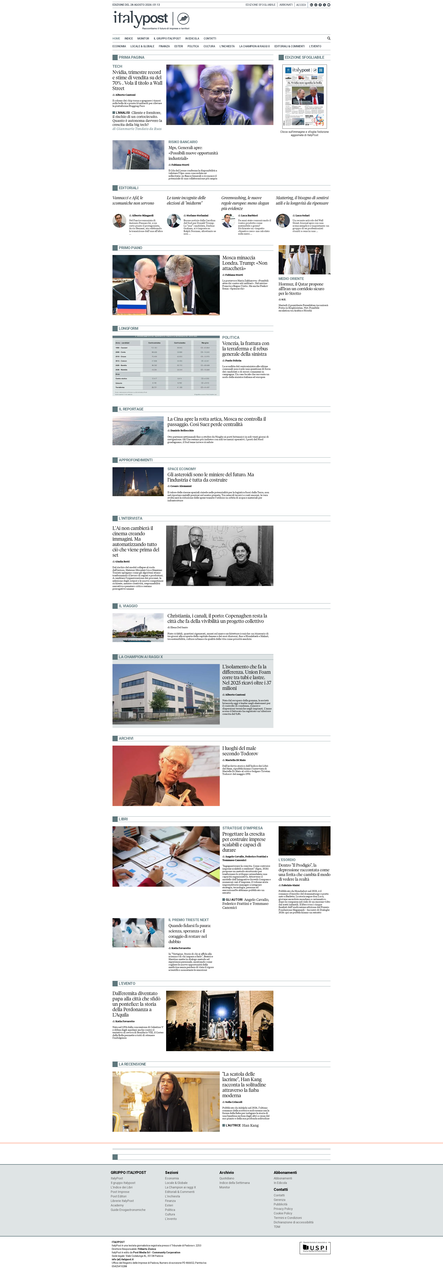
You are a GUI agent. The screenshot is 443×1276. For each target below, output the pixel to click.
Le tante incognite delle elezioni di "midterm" (186, 200)
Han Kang (250, 1125)
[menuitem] (118, 38)
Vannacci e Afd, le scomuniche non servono (133, 200)
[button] (302, 5)
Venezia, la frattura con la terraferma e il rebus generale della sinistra (245, 348)
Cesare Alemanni (181, 486)
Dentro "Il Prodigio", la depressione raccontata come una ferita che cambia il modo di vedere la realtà (304, 872)
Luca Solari (303, 215)
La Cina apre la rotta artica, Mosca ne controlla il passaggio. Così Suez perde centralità (217, 421)
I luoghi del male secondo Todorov (240, 750)
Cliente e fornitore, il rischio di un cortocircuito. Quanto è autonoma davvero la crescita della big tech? (137, 119)
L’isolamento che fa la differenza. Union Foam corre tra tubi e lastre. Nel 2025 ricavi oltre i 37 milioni (246, 677)
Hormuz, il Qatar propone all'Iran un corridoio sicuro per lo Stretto (301, 288)
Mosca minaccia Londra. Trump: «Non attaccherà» (244, 263)
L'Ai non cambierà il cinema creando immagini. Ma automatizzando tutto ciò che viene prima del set (135, 541)
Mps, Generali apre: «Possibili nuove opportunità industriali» (193, 153)
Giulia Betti (122, 561)
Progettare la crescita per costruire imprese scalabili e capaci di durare (244, 842)
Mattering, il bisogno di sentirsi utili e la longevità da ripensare (302, 200)
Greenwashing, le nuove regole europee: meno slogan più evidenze (245, 203)
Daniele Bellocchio (182, 430)
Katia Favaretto (181, 948)
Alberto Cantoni (125, 94)
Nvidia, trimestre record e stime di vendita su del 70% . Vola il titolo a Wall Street (137, 80)
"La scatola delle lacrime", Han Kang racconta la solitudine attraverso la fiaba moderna (244, 1084)
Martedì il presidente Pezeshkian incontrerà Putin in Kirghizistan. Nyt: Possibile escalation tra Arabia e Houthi (303, 308)
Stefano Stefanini (197, 215)
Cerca (329, 38)
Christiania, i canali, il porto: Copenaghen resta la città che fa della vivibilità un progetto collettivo (217, 618)
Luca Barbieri (249, 215)
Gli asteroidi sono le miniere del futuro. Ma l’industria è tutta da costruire (211, 477)
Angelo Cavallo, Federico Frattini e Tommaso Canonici (245, 904)
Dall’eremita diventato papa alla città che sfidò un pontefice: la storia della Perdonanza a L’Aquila (136, 1004)
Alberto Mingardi (142, 215)
